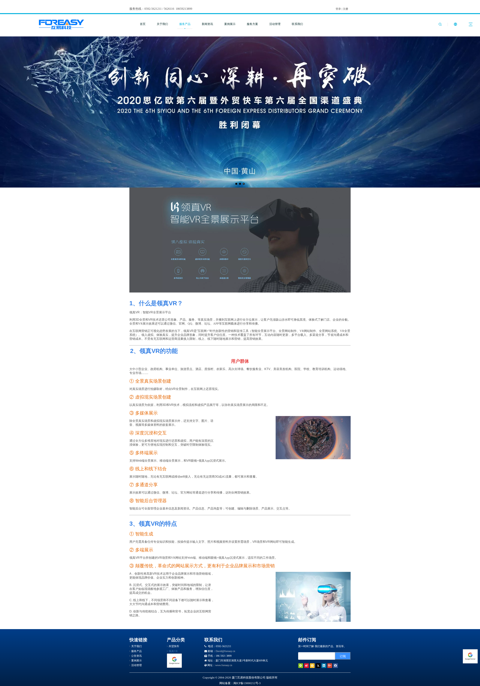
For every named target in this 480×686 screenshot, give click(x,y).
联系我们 (297, 24)
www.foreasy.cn (223, 665)
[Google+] (329, 665)
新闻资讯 (207, 24)
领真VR (173, 651)
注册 (345, 9)
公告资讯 (136, 655)
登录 (338, 9)
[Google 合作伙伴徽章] (174, 661)
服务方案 (252, 24)
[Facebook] (335, 665)
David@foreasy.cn (225, 651)
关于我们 (162, 24)
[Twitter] (318, 665)
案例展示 (230, 24)
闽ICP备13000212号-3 (247, 683)
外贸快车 (174, 646)
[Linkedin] (324, 665)
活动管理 (274, 24)
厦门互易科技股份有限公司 (249, 677)
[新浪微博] (306, 665)
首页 (143, 24)
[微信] (300, 665)
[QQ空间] (312, 665)
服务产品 (184, 24)
